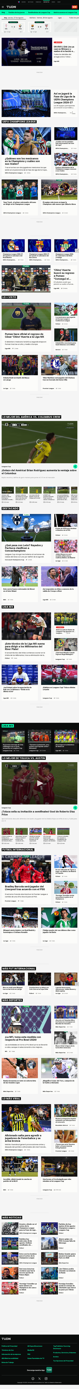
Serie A (58, 350)
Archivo (56, 1357)
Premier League (48, 388)
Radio (53, 2)
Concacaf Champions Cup (14, 560)
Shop (59, 2)
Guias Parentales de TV (35, 1358)
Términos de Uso (8, 1350)
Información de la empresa (11, 1354)
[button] (27, 52)
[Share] (75, 466)
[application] (27, 52)
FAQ (28, 1354)
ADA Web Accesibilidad (10, 1358)
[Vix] (74, 6)
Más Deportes (60, 1027)
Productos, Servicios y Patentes (64, 1352)
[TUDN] (11, 7)
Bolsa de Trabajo (8, 1362)
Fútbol (58, 324)
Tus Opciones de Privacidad (63, 1361)
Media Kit (30, 1350)
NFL (6, 1051)
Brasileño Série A (62, 1125)
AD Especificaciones (34, 1346)
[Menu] (2, 6)
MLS (4, 600)
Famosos (38, 2)
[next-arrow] (77, 251)
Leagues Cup (59, 633)
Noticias (30, 2)
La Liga (5, 388)
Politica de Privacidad (9, 1346)
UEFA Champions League (14, 173)
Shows (24, 2)
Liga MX (56, 61)
